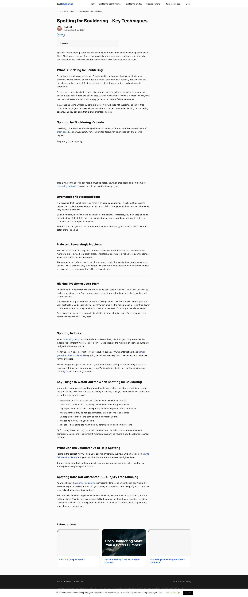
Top (65, 3)
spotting (61, 371)
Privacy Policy (80, 582)
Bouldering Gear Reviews (109, 4)
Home (93, 4)
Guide (66, 11)
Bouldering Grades (134, 4)
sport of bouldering (85, 483)
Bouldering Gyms (152, 4)
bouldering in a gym (72, 339)
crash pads (62, 132)
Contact (67, 582)
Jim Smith (68, 27)
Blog (188, 4)
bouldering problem (66, 186)
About (59, 582)
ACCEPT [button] (188, 593)
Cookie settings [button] (173, 592)
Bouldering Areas (173, 4)
